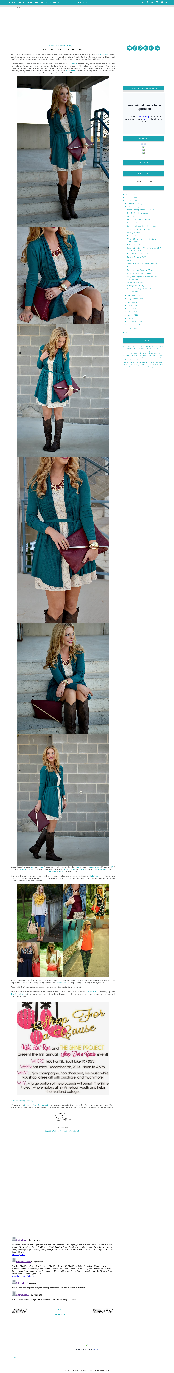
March (131, 318)
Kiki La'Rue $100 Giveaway (140, 245)
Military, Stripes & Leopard (140, 229)
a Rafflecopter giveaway (22, 1100)
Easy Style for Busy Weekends (141, 254)
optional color (95, 867)
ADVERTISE (55, 3)
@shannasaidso (150, 88)
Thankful (131, 216)
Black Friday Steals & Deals (140, 210)
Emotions (131, 260)
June (130, 308)
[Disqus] (63, 1197)
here (33, 867)
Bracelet (53, 871)
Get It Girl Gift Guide (137, 213)
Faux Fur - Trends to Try (139, 219)
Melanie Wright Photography (36, 1105)
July (130, 305)
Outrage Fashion (27, 869)
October (132, 295)
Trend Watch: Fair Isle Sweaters (142, 264)
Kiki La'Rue (103, 54)
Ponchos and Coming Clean (140, 270)
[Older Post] (103, 1313)
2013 (128, 201)
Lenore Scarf (62, 982)
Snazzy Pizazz (133, 233)
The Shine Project (19, 994)
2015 (128, 194)
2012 (128, 329)
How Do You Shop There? (139, 273)
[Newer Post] (19, 1313)
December (133, 204)
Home (60, 1310)
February (132, 322)
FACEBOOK (50, 1130)
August (131, 302)
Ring (61, 871)
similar (81, 869)
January (132, 325)
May (130, 312)
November (133, 207)
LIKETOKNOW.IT (82, 3)
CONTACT (67, 3)
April (130, 315)
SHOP (29, 3)
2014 (128, 197)
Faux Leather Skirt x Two (139, 267)
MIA (111, 867)
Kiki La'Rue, (71, 70)
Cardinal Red (133, 223)
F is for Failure (134, 236)
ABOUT (21, 3)
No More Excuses (135, 282)
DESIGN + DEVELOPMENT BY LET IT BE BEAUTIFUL (87, 1370)
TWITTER (62, 1130)
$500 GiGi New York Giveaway (141, 226)
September (133, 299)
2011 (128, 332)
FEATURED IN (41, 3)
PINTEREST (75, 1130)
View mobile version (59, 1314)
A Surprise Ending (136, 286)
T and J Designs (100, 869)
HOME (12, 3)
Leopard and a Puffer (137, 257)
